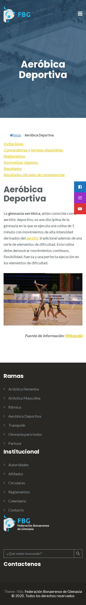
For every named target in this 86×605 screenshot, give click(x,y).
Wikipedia (73, 335)
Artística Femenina (23, 389)
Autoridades (18, 464)
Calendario (17, 501)
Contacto (16, 510)
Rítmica (14, 407)
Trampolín (16, 425)
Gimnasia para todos (25, 434)
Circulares (16, 482)
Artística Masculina (24, 398)
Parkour (15, 443)
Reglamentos (19, 492)
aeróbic (32, 238)
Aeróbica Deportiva (24, 416)
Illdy (19, 591)
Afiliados (15, 473)
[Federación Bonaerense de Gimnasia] (17, 13)
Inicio (17, 135)
